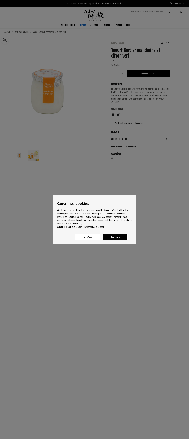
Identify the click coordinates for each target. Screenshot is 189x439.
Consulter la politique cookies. (69, 226)
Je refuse (87, 237)
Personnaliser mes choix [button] (94, 226)
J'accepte (115, 237)
